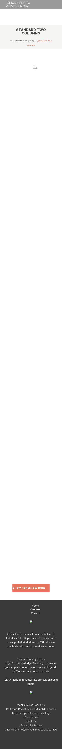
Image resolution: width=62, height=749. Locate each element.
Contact (35, 613)
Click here (22, 659)
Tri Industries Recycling (22, 40)
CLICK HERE (11, 679)
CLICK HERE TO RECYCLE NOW (18, 4)
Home (35, 605)
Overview (35, 609)
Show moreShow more (29, 588)
